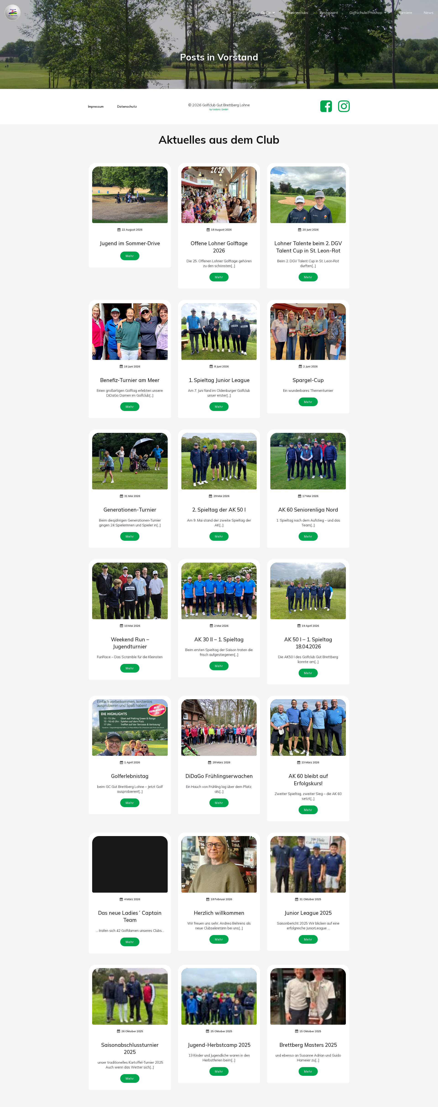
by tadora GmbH (218, 109)
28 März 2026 (221, 762)
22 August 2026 (132, 229)
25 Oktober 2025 (221, 1031)
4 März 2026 (132, 899)
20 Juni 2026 (310, 229)
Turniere (405, 12)
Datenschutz (127, 106)
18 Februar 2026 (221, 899)
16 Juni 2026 (132, 366)
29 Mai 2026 (221, 496)
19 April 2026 (310, 625)
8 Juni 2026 (221, 366)
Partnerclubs (297, 12)
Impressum (96, 106)
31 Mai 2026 (132, 496)
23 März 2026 (310, 762)
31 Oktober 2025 (310, 899)
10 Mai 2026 (132, 625)
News (428, 12)
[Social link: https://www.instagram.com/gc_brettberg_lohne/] (346, 106)
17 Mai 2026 (310, 496)
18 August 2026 (221, 229)
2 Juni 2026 (310, 366)
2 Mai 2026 (221, 625)
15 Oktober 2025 (310, 1031)
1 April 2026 (132, 762)
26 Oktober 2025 (132, 1031)
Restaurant (329, 12)
